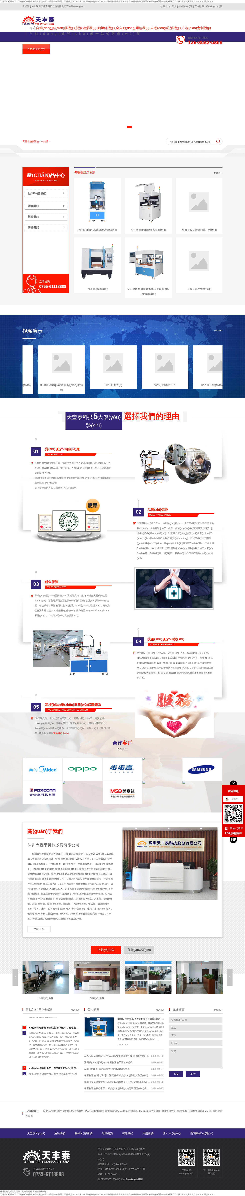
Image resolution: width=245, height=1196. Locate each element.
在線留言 (178, 1009)
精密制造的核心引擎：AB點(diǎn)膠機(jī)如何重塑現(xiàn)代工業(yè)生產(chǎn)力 (126, 1088)
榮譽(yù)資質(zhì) (139, 950)
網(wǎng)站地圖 (214, 6)
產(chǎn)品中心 (46, 175)
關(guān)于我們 (45, 831)
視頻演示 (32, 331)
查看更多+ (122, 749)
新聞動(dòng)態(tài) (201, 1133)
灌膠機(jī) (33, 205)
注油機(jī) (59, 1133)
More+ (218, 173)
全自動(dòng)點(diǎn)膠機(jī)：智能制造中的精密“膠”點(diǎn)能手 (152, 1018)
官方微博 (199, 6)
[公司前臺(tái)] (45, 993)
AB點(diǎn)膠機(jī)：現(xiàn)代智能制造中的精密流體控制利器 (116, 1056)
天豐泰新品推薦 (84, 172)
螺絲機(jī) (33, 216)
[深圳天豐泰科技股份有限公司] (38, 24)
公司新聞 (94, 1009)
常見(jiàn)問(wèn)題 (182, 6)
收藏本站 (165, 6)
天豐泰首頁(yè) (36, 1133)
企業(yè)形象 (105, 950)
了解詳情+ (39, 929)
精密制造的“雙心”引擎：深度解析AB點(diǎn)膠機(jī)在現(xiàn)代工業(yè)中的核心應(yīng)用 (132, 1075)
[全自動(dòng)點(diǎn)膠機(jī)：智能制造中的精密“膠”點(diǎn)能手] (99, 1036)
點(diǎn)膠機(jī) (37, 193)
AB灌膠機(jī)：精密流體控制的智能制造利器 (107, 1069)
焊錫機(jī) (33, 227)
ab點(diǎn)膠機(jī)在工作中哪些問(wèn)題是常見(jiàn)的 (59, 1048)
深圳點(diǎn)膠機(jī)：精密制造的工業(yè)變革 (108, 1062)
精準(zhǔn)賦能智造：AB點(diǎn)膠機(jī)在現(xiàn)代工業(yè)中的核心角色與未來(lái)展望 (131, 1082)
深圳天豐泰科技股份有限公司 (54, 845)
